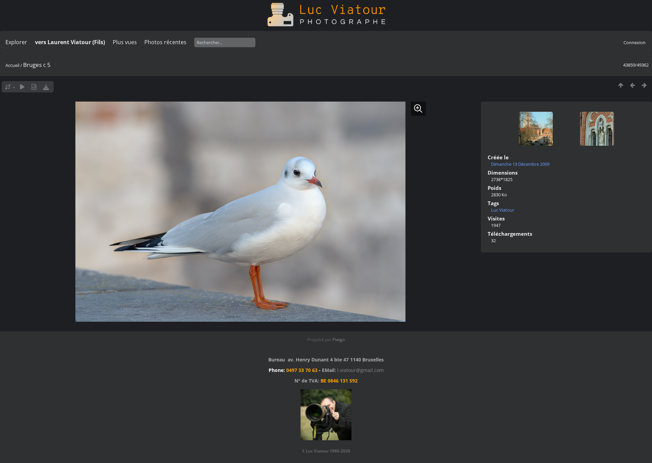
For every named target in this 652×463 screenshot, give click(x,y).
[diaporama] (22, 87)
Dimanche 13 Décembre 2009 (520, 164)
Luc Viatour (502, 210)
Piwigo (338, 339)
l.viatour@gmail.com (360, 370)
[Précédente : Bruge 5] (632, 85)
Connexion (634, 42)
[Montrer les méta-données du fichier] (34, 87)
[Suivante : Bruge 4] (644, 85)
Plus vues (125, 42)
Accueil (12, 65)
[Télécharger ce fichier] (46, 87)
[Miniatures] (621, 85)
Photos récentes (165, 42)
